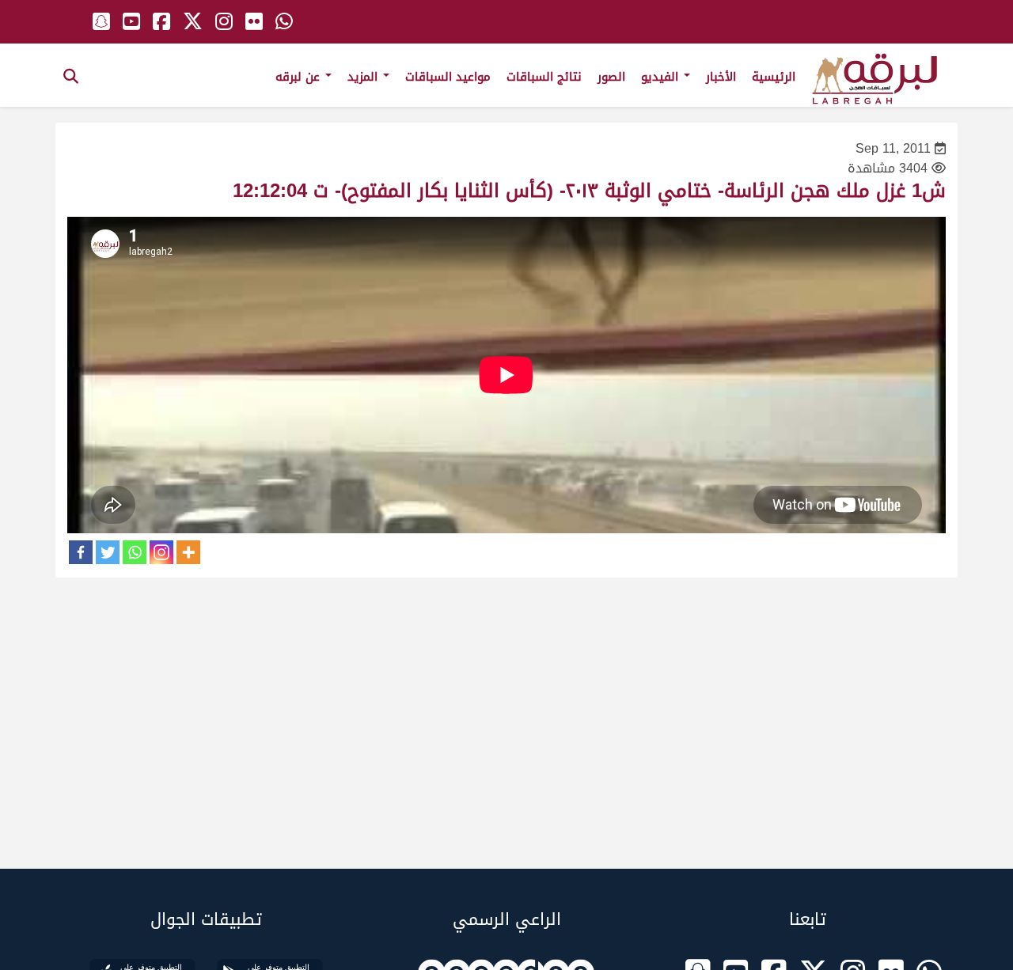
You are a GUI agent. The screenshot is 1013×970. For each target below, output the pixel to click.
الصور (611, 77)
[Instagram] (161, 552)
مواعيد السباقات (448, 77)
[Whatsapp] (134, 552)
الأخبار (721, 77)
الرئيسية (773, 77)
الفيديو (661, 77)
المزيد (364, 77)
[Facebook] (81, 552)
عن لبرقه (299, 77)
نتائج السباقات (544, 77)
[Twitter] (108, 552)
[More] (188, 552)
